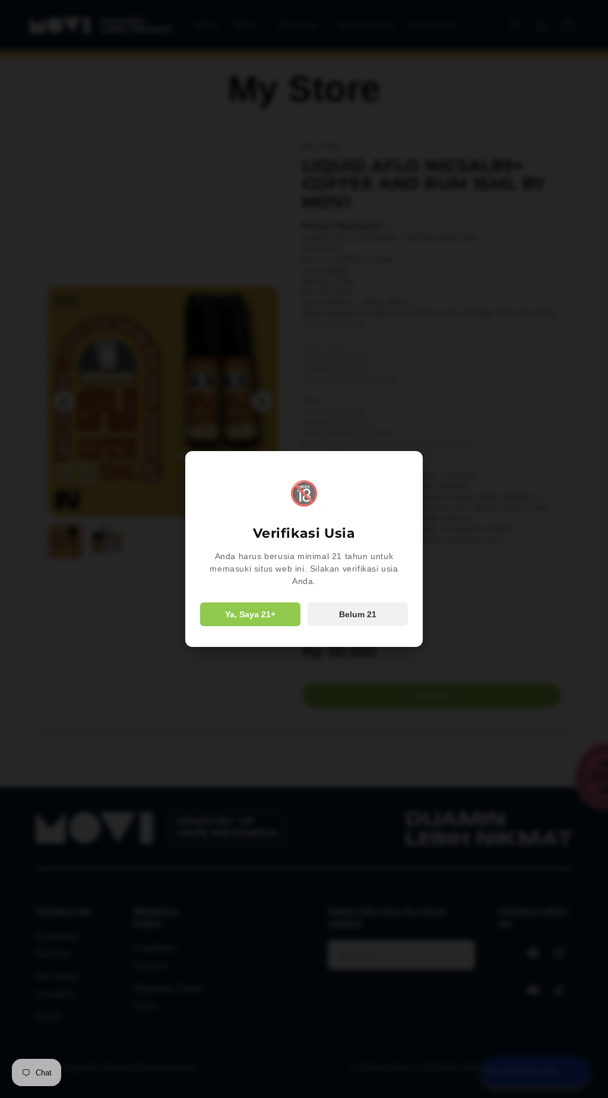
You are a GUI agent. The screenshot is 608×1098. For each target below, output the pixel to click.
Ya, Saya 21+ (250, 614)
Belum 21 (357, 614)
